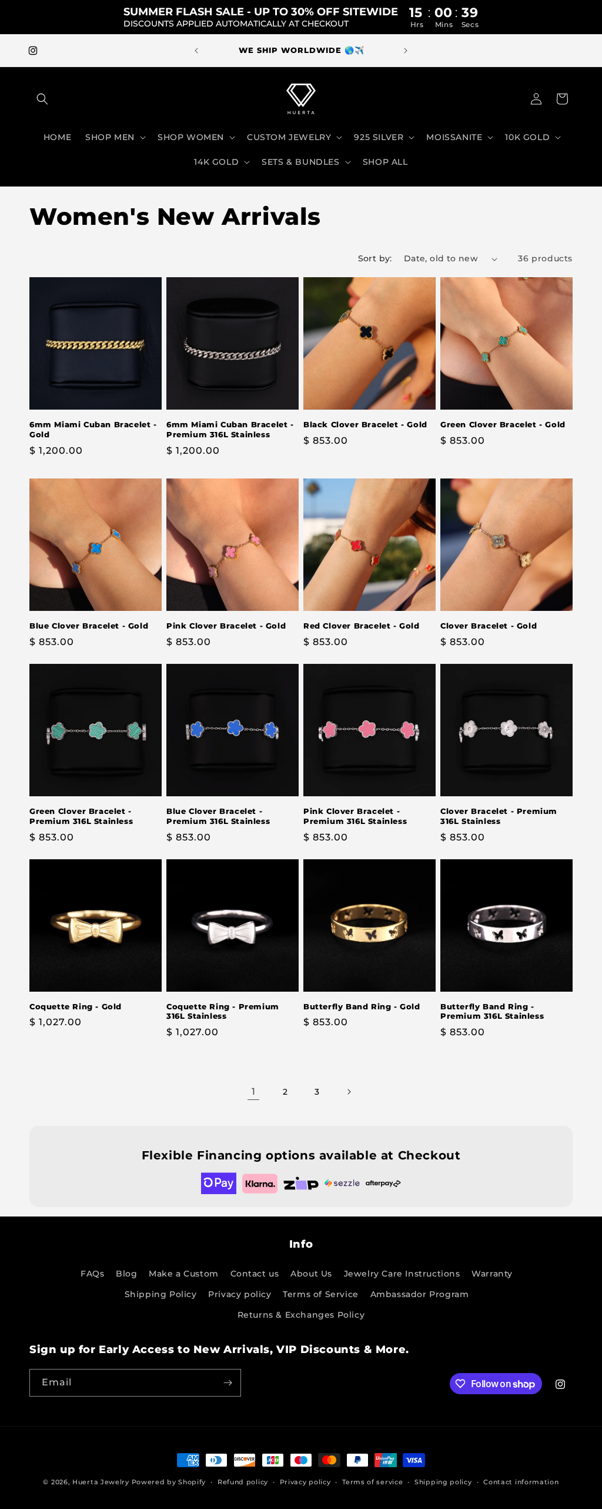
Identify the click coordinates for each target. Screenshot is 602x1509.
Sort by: (375, 258)
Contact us (254, 1273)
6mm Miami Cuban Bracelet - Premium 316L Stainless (230, 429)
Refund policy (243, 1482)
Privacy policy (239, 1294)
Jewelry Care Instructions (402, 1273)
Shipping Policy (161, 1294)
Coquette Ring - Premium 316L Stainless (222, 1011)
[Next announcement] (406, 50)
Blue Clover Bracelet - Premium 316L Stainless (218, 816)
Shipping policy (443, 1482)
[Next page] (349, 1092)
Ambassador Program (419, 1294)
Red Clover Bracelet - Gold (361, 625)
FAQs (92, 1273)
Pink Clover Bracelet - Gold (226, 625)
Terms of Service (321, 1294)
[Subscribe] (227, 1383)
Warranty (492, 1273)
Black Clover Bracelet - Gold (365, 424)
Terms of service (372, 1482)
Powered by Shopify (169, 1482)
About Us (311, 1273)
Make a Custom (184, 1273)
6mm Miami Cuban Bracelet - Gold (93, 429)
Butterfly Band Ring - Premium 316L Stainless (492, 1011)
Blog (126, 1273)
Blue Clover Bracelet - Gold (88, 625)
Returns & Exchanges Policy (301, 1314)
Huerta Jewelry (100, 1482)
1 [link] (254, 1091)
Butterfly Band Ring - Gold (361, 1006)
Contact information (520, 1482)
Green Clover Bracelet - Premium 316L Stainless (81, 816)
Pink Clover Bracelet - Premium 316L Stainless (355, 816)
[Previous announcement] (196, 50)
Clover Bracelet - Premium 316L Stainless (498, 816)
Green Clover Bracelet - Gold (503, 424)
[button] (42, 99)
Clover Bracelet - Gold (488, 625)
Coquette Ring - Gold (75, 1006)
